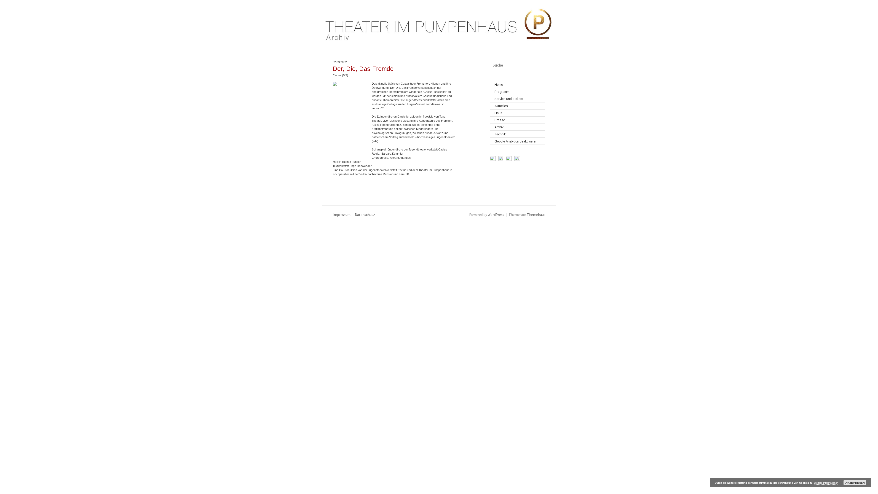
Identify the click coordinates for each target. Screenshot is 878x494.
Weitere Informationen (826, 482)
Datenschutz (365, 214)
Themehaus (536, 214)
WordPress (496, 214)
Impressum (342, 214)
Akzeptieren (855, 483)
